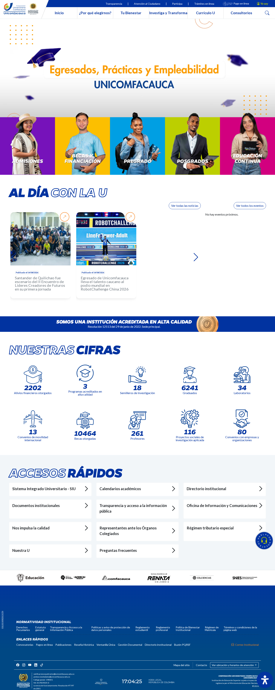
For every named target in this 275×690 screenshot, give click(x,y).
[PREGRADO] (137, 148)
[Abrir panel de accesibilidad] (265, 680)
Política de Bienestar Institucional (188, 628)
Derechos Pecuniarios (23, 628)
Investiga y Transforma (168, 13)
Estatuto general (40, 628)
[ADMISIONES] (27, 148)
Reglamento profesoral (163, 628)
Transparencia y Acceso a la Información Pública (66, 628)
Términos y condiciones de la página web (240, 628)
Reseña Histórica (84, 644)
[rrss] (17, 665)
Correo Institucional (247, 644)
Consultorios (241, 13)
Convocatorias (24, 644)
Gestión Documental (130, 644)
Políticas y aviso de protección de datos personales (110, 628)
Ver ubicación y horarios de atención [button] (233, 665)
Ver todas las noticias (184, 205)
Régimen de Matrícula (212, 628)
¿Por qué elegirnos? (95, 13)
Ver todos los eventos (250, 205)
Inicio (59, 13)
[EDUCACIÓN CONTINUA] (247, 148)
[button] (264, 540)
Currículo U (205, 13)
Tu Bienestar (130, 13)
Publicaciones (63, 644)
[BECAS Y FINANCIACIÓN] (82, 148)
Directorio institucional (158, 644)
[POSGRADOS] (192, 148)
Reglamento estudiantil (142, 628)
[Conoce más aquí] (137, 70)
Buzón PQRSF (182, 644)
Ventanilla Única (106, 644)
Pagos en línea (44, 644)
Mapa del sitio (182, 665)
